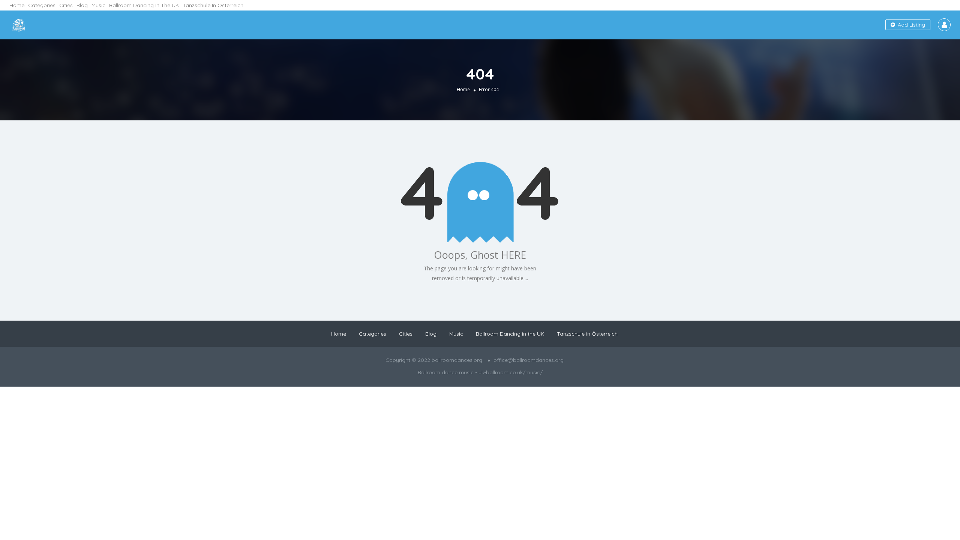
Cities (66, 5)
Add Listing (910, 24)
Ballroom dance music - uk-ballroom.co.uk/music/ (480, 372)
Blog (82, 5)
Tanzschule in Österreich (213, 5)
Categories (42, 5)
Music (98, 5)
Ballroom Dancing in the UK (144, 5)
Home (16, 5)
